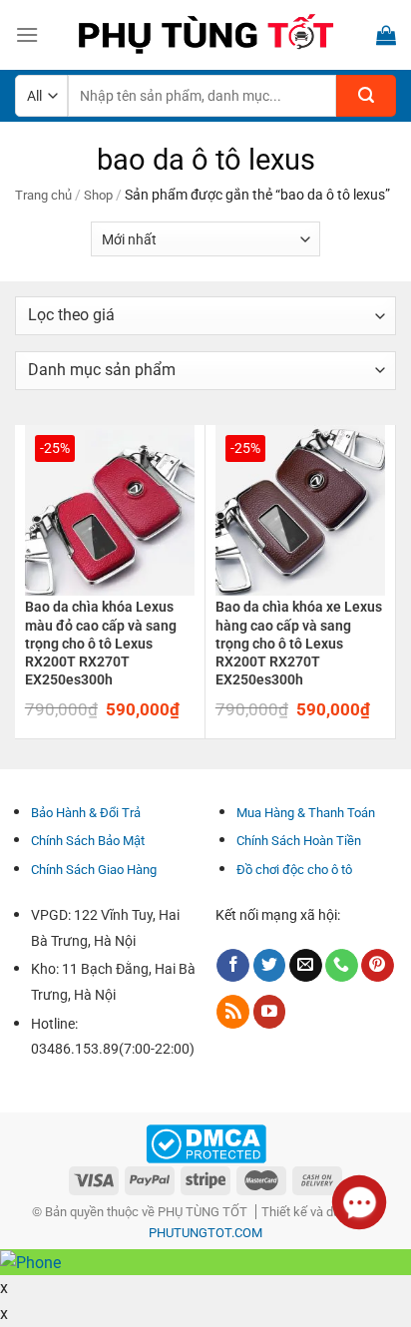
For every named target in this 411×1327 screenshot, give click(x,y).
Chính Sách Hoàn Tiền (298, 840)
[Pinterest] (377, 966)
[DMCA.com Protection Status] (206, 1142)
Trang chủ (43, 195)
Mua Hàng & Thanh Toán (305, 812)
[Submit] (366, 96)
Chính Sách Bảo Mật (88, 840)
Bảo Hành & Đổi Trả (86, 812)
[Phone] (341, 966)
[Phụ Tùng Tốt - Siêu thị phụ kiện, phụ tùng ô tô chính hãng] (205, 35)
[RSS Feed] (232, 1012)
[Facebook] (232, 966)
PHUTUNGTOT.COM (205, 1232)
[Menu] (27, 34)
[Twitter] (269, 966)
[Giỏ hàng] (386, 35)
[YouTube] (269, 1012)
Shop (98, 195)
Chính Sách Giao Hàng (94, 869)
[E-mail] (305, 966)
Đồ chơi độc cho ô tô (294, 869)
